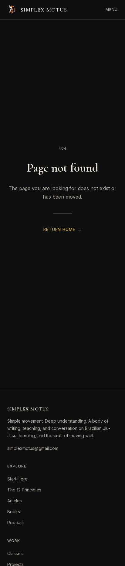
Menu (112, 9)
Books (13, 511)
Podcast (15, 522)
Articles (14, 500)
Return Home (62, 229)
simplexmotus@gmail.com (32, 448)
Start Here (17, 478)
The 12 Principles (24, 489)
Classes (15, 553)
